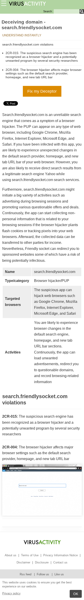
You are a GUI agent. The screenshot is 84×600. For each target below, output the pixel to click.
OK (75, 594)
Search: (48, 11)
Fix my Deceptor (42, 91)
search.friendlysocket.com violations (27, 44)
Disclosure (42, 562)
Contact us (60, 562)
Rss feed (26, 574)
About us (10, 555)
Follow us (43, 574)
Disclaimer (23, 562)
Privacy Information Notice (60, 555)
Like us (59, 574)
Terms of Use (30, 555)
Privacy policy (11, 593)
